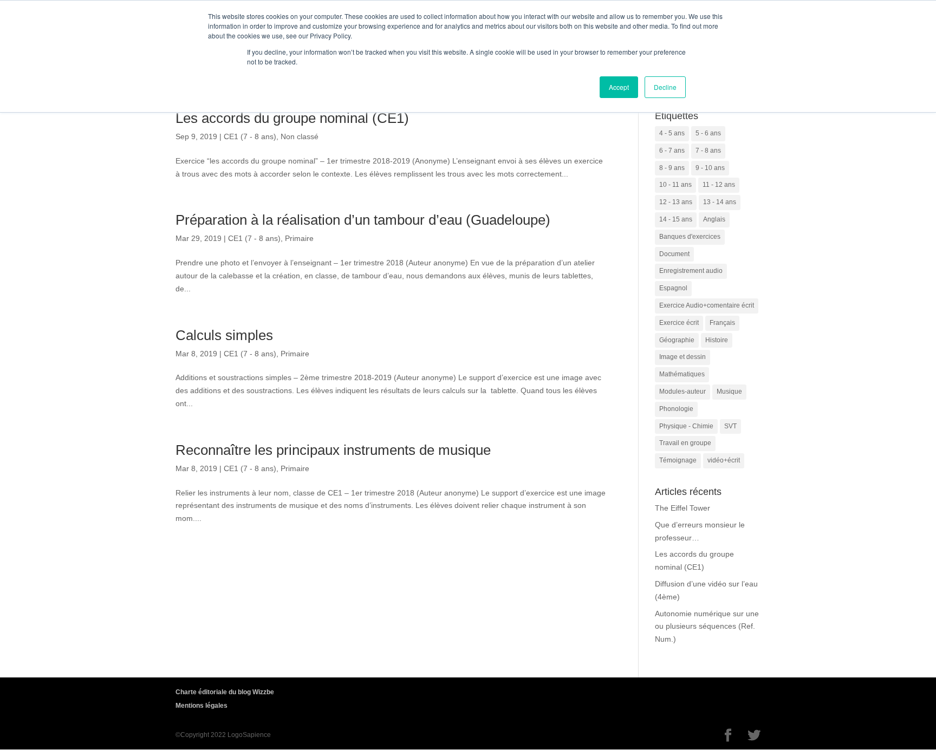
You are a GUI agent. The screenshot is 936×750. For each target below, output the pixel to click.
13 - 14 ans (719, 202)
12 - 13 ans (675, 202)
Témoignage (678, 460)
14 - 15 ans (675, 219)
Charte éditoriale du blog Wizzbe (225, 692)
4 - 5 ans (672, 133)
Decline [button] (665, 87)
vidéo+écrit (723, 460)
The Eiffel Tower (682, 508)
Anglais (714, 219)
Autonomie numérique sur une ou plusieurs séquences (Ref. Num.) (707, 626)
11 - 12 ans (719, 184)
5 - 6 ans (708, 133)
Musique (729, 391)
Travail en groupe (685, 443)
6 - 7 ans (672, 150)
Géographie (676, 340)
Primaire (299, 238)
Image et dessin (682, 357)
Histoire (716, 340)
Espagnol (673, 288)
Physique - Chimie (686, 426)
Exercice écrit (679, 323)
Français (722, 323)
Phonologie (676, 409)
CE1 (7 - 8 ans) (250, 136)
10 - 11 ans (675, 184)
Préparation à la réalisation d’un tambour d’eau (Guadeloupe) (363, 220)
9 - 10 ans (710, 168)
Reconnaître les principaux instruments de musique (333, 450)
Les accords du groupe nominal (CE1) (292, 118)
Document (674, 254)
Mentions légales (201, 705)
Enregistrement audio (691, 271)
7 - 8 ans (708, 150)
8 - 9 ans (672, 168)
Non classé (299, 136)
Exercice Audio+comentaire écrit (706, 305)
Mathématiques (682, 374)
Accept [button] (619, 87)
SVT (730, 426)
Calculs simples (224, 335)
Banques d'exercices (689, 236)
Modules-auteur (682, 391)
